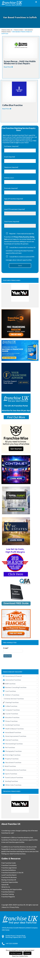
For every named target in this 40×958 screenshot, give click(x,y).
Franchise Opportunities (9, 882)
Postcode (10, 188)
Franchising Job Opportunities (11, 889)
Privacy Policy (14, 907)
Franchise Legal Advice (9, 868)
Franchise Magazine (8, 896)
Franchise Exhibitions (8, 870)
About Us (5, 907)
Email (9, 157)
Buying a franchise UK (8, 880)
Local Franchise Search (9, 875)
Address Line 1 (9, 178)
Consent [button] (27, 953)
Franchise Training (7, 894)
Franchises (18, 30)
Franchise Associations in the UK (12, 872)
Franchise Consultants (9, 865)
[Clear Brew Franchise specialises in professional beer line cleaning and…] (20, 295)
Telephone (11, 167)
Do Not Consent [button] (15, 953)
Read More (7, 67)
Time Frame (11, 221)
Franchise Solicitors (7, 892)
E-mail (6, 648)
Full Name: (11, 146)
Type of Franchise (13, 199)
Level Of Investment (14, 209)
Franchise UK (6, 30)
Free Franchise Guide (8, 863)
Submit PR (4, 884)
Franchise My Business (9, 877)
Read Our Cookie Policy (20, 956)
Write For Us (5, 887)
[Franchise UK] (11, 3)
